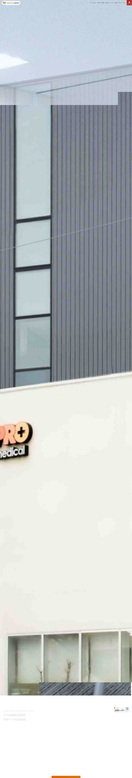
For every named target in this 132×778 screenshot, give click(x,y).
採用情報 (116, 2)
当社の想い (94, 2)
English (124, 2)
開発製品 (103, 2)
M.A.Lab (112, 2)
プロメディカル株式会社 (13, 3)
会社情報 (107, 2)
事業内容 (98, 2)
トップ (90, 2)
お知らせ (120, 2)
